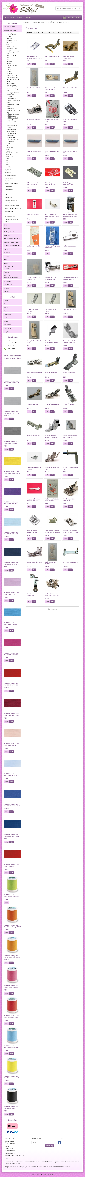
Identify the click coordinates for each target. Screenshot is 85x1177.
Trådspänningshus (13, 114)
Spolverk (9, 97)
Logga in (6, 332)
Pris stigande (46, 32)
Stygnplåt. (8, 203)
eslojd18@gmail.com (10, 346)
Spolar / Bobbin (11, 133)
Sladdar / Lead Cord (13, 87)
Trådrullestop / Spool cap (13, 111)
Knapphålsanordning (13, 139)
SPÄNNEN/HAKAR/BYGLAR (12, 239)
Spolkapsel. (8, 197)
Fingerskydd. (9, 170)
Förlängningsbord (10, 175)
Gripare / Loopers (12, 58)
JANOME (8, 155)
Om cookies (8, 325)
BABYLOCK (9, 38)
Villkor (12, 17)
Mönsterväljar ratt (12, 77)
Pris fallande (57, 32)
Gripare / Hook (11, 56)
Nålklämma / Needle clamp (13, 80)
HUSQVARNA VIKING (12, 153)
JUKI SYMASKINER (9, 27)
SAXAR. (6, 288)
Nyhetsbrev (8, 314)
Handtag (9, 64)
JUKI (7, 145)
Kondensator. (9, 189)
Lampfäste (10, 71)
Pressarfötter (9, 178)
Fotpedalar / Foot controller (12, 49)
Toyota (8, 151)
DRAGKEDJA (7, 281)
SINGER (8, 163)
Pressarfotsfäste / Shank (12, 127)
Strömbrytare (11, 137)
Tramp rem (8, 214)
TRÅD (6, 263)
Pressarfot (10, 135)
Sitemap (6, 292)
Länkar (6, 318)
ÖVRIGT (6, 272)
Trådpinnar (10, 108)
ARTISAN (8, 36)
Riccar (7, 149)
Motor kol (10, 120)
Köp (11, 389)
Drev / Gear (10, 46)
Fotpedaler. (8, 172)
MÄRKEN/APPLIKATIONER (12, 246)
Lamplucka (10, 73)
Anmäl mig (49, 1146)
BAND (6, 225)
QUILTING (7, 253)
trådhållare (10, 141)
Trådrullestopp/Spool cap (13, 208)
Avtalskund (7, 328)
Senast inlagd (67, 32)
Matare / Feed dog (12, 75)
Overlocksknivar (10, 217)
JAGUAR (8, 143)
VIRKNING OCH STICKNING (8, 268)
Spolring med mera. (11, 200)
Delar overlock (11, 132)
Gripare (7, 181)
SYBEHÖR (7, 256)
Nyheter (6, 311)
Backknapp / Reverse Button (11, 220)
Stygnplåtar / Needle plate (13, 101)
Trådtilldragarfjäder (13, 118)
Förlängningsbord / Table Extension (13, 53)
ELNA (7, 44)
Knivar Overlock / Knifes (12, 66)
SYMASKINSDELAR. (10, 30)
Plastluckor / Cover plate (13, 123)
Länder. (6, 300)
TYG (5, 260)
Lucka (6, 192)
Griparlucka (10, 60)
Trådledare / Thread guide (13, 105)
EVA (7, 161)
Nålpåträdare (11, 83)
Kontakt (28, 17)
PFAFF (7, 159)
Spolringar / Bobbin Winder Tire (13, 94)
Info (6, 389)
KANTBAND (7, 228)
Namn (38, 32)
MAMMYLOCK (10, 147)
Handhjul (9, 62)
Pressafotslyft (11, 130)
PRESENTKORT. (8, 285)
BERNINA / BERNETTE (12, 40)
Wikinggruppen (48, 1174)
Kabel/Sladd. (9, 186)
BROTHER (9, 42)
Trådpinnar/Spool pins (12, 206)
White (7, 164)
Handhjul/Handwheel (11, 183)
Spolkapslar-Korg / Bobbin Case (12, 90)
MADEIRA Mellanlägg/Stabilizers (11, 277)
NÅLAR (6, 249)
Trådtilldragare (11, 116)
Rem (6, 194)
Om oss (19, 17)
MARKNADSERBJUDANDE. (12, 242)
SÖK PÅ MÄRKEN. (10, 34)
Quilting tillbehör (9, 232)
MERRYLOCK (9, 157)
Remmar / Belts (11, 85)
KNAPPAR (7, 235)
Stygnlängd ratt (11, 98)
